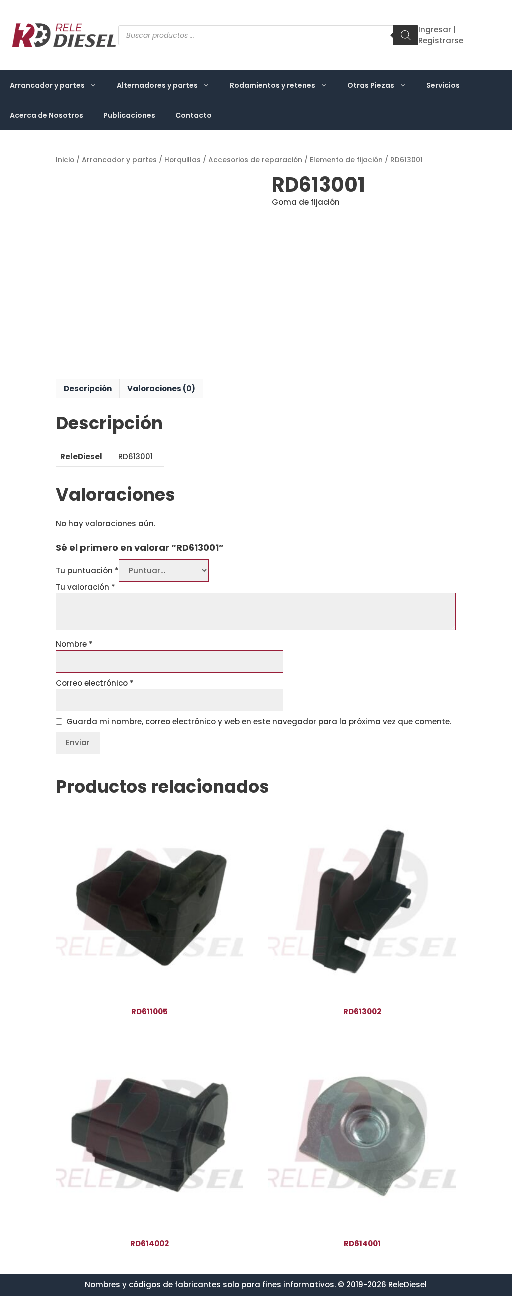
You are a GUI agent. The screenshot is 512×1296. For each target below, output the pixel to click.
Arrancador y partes (47, 85)
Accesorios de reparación (255, 160)
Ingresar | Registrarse (441, 35)
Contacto (194, 115)
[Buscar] (406, 35)
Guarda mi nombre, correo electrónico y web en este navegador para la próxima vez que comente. (259, 721)
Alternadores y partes (157, 85)
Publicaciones (130, 115)
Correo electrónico (95, 683)
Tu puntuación (87, 570)
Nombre (74, 644)
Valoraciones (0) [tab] (162, 388)
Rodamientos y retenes (273, 85)
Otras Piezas (371, 85)
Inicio (65, 160)
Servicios (443, 85)
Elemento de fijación (346, 160)
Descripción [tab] (88, 388)
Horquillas (182, 160)
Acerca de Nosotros (47, 115)
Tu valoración (86, 587)
